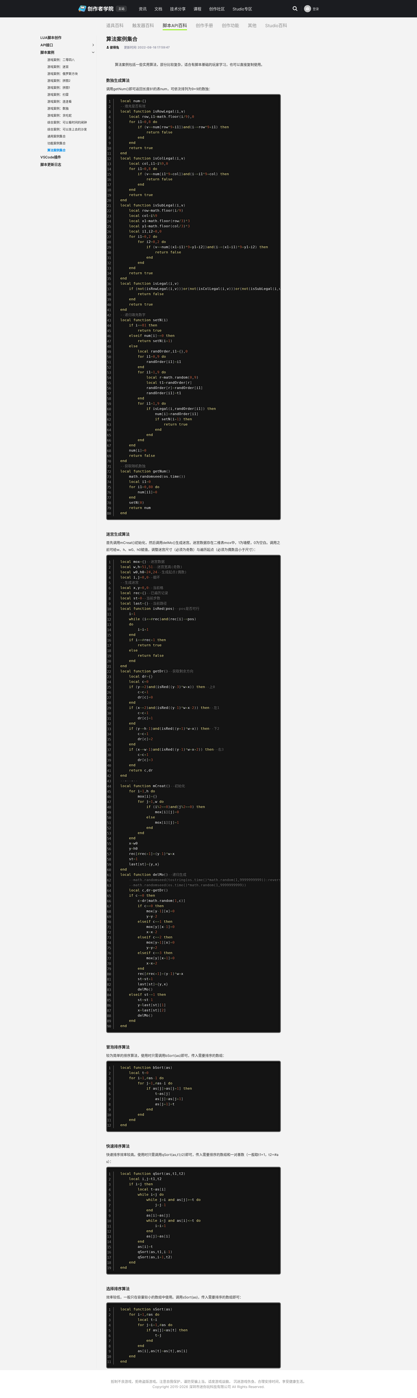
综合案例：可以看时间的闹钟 (67, 122)
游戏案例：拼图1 (58, 87)
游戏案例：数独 (58, 108)
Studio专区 (242, 9)
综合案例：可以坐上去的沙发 (67, 129)
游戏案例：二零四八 (61, 60)
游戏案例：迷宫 (58, 66)
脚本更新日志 (50, 164)
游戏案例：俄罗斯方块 (62, 73)
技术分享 (178, 9)
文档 (158, 9)
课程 (197, 9)
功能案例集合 (56, 143)
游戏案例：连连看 (59, 101)
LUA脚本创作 (50, 38)
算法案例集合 (56, 150)
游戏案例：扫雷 (58, 94)
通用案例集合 (56, 136)
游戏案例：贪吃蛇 (59, 115)
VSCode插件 (50, 157)
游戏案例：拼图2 (58, 80)
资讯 (143, 9)
